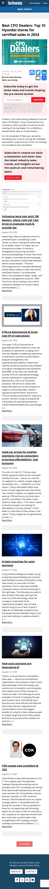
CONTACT (31, 871)
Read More (7, 291)
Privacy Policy (8, 108)
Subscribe (38, 100)
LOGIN (45, 3)
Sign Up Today (13, 177)
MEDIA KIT (16, 871)
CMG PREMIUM (35, 3)
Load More (24, 844)
